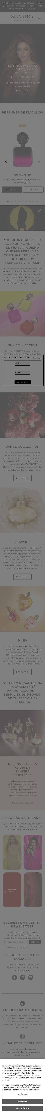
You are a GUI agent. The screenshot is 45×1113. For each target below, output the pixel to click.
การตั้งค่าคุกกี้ (22, 1094)
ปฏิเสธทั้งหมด (22, 1101)
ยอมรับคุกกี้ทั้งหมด (22, 1108)
